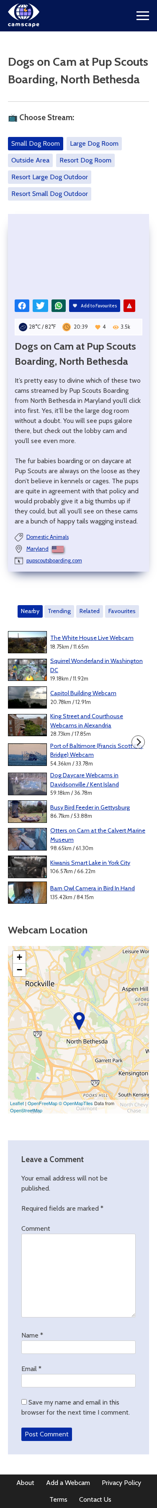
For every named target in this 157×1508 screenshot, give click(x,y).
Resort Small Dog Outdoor (49, 194)
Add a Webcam (68, 1483)
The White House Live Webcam (92, 638)
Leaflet (17, 1103)
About (25, 1483)
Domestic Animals (47, 537)
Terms (58, 1499)
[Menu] (142, 15)
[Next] (138, 742)
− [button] (19, 969)
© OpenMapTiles (76, 1103)
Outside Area (30, 160)
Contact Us (95, 1499)
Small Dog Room (35, 143)
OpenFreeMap (42, 1103)
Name (32, 1335)
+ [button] (19, 957)
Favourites (122, 611)
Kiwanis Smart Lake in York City (90, 862)
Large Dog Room (94, 143)
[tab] (31, 611)
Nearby (30, 611)
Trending (59, 611)
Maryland (37, 549)
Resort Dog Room (85, 160)
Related (90, 611)
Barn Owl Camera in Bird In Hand (92, 888)
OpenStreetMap (26, 1110)
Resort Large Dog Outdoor (49, 177)
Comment (35, 1228)
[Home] (23, 25)
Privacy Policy (121, 1483)
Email (31, 1369)
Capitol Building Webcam (83, 693)
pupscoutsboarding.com (54, 560)
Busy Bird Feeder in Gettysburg (90, 807)
